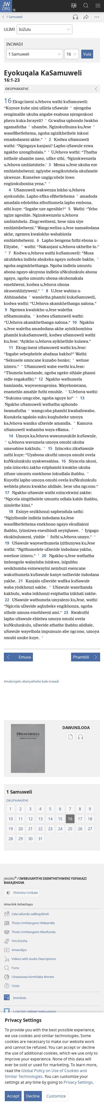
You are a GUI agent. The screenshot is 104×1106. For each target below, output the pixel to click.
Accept (13, 1096)
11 (11, 348)
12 (41, 379)
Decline (33, 1096)
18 (11, 511)
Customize (56, 1096)
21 (21, 581)
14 (11, 436)
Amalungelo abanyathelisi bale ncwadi (31, 681)
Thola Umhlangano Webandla (29, 923)
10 (75, 322)
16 (8, 100)
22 (7, 600)
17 (7, 493)
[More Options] (96, 17)
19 (7, 543)
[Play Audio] (75, 17)
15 (50, 448)
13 (82, 398)
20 (44, 556)
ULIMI (9, 29)
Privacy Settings (78, 1082)
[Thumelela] (86, 17)
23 (66, 612)
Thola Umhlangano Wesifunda (29, 932)
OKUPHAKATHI (17, 800)
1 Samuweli (14, 17)
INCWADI (14, 44)
